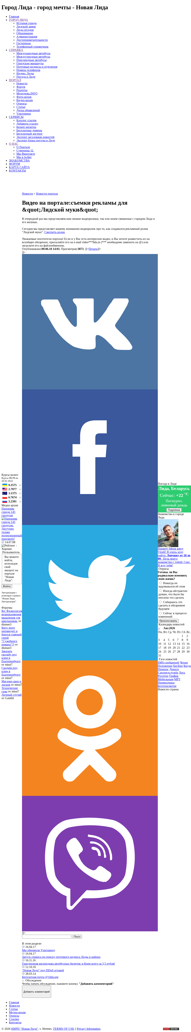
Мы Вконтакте (25, 153)
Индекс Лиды (25, 73)
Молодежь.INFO (26, 93)
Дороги (174, 669)
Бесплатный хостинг (29, 133)
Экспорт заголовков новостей (35, 137)
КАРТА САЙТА (19, 167)
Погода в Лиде (25, 76)
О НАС (13, 143)
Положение (165, 665)
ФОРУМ (14, 163)
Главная (14, 16)
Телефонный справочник (32, 46)
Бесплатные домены (29, 130)
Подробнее (174, 510)
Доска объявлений (28, 110)
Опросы (21, 103)
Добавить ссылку (27, 123)
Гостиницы (23, 43)
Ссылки (14, 1019)
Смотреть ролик (54, 232)
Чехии (184, 662)
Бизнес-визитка (26, 127)
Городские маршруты (30, 63)
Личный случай (11, 694)
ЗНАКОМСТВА (19, 160)
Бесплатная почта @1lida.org (40, 977)
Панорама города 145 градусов (8, 512)
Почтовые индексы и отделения (36, 66)
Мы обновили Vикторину (38, 950)
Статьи (20, 106)
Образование (24, 33)
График (174, 676)
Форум (20, 86)
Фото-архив (24, 96)
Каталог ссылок (26, 120)
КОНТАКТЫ (17, 170)
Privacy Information (88, 1028)
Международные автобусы (33, 53)
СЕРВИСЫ (16, 117)
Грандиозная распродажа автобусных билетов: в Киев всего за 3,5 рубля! (68, 963)
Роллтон (163, 676)
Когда (187, 665)
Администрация (26, 36)
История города (26, 23)
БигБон (178, 665)
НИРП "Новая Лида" (24, 1028)
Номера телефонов (28, 70)
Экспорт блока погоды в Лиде (35, 140)
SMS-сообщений (168, 662)
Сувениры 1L (25, 150)
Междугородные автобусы (33, 56)
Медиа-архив (17, 1012)
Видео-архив (24, 100)
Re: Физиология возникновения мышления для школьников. (11, 616)
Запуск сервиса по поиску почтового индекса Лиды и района (61, 956)
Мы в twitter (24, 157)
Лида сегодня (25, 29)
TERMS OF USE (63, 1028)
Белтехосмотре (167, 686)
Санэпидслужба (168, 672)
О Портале (23, 147)
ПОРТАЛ (15, 80)
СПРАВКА (16, 50)
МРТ (177, 679)
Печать (93, 248)
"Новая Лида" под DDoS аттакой (43, 970)
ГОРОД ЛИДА (18, 19)
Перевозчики (166, 682)
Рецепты (21, 90)
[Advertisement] (90, 183)
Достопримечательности (32, 39)
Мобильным (165, 679)
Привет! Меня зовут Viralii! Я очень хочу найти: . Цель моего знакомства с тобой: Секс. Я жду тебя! (174, 557)
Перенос (163, 669)
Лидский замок (26, 26)
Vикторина (23, 113)
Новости (21, 83)
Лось (182, 672)
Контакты (15, 1022)
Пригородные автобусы (31, 60)
